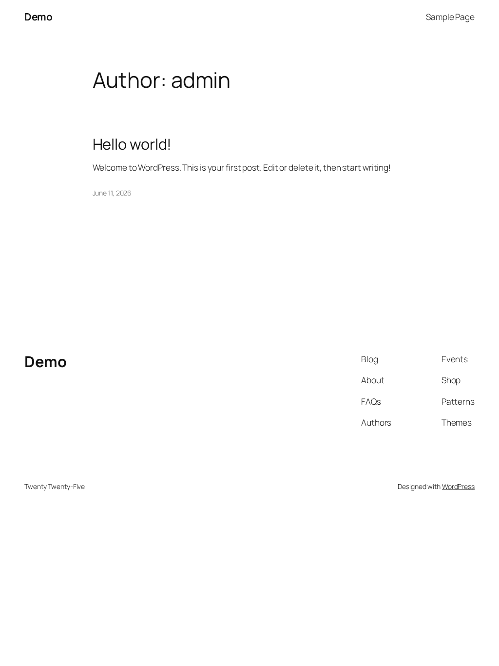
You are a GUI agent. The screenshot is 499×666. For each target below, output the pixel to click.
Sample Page (450, 16)
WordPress (458, 486)
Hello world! (132, 144)
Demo (38, 16)
